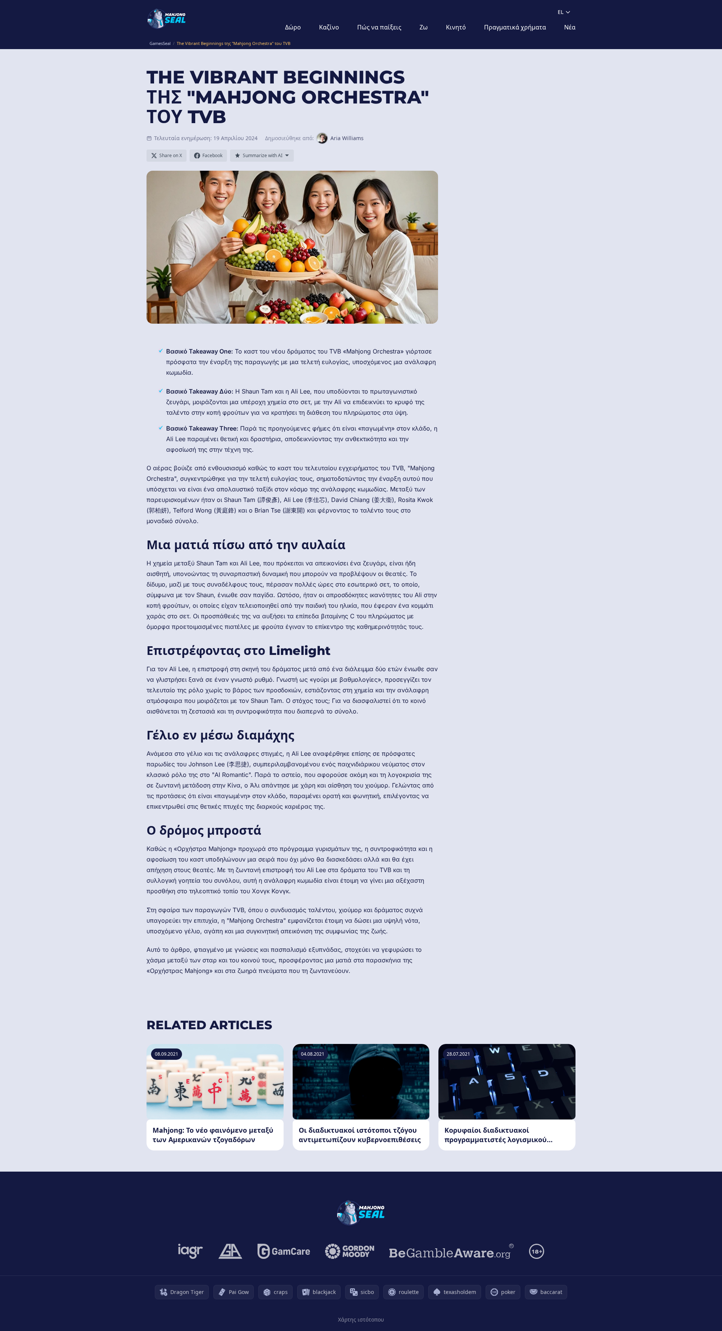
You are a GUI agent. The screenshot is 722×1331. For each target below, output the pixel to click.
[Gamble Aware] (451, 1251)
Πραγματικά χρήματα (515, 27)
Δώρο (293, 27)
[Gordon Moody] (349, 1251)
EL (560, 11)
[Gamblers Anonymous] (230, 1251)
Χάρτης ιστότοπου (361, 1319)
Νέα (569, 27)
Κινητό (456, 27)
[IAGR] (190, 1251)
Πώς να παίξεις (379, 27)
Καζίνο (329, 27)
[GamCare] (284, 1251)
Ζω (424, 27)
